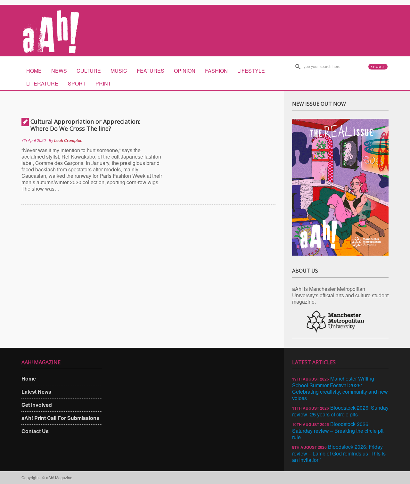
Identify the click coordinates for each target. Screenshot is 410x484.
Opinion (184, 70)
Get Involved (36, 404)
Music (119, 70)
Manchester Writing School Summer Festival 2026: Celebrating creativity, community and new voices (340, 388)
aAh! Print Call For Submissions (60, 418)
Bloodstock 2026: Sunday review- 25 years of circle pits (340, 411)
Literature (42, 83)
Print (103, 83)
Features (150, 70)
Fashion (216, 70)
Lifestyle (251, 70)
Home (34, 70)
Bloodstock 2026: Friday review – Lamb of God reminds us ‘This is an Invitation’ (339, 453)
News (59, 70)
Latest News (36, 391)
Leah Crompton (68, 140)
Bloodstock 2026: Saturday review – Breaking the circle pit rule (337, 430)
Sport (77, 83)
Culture (89, 70)
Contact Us (35, 431)
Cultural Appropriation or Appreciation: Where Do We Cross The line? (85, 125)
